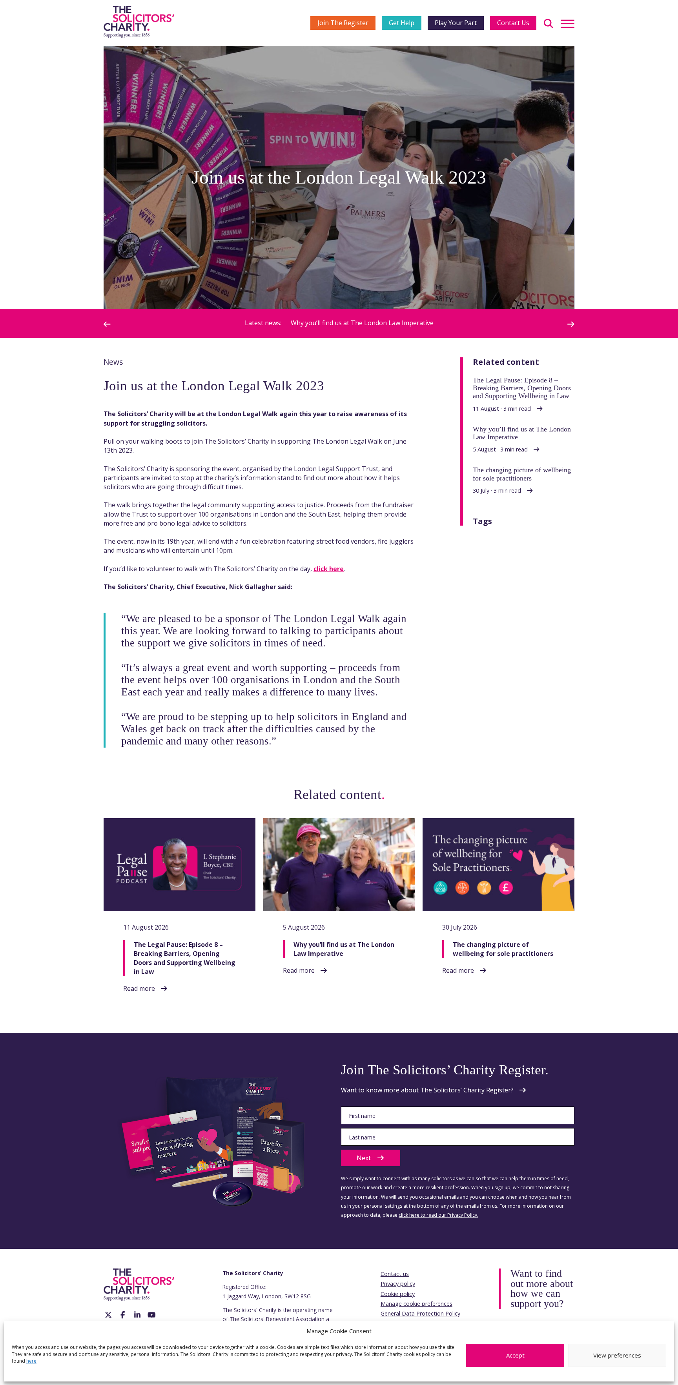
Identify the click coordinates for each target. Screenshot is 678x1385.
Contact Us (513, 22)
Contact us (395, 1274)
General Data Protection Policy (420, 1313)
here (31, 1361)
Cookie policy (398, 1294)
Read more (139, 988)
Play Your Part (456, 22)
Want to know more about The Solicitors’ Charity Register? (427, 1090)
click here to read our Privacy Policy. (438, 1215)
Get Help (401, 22)
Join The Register (342, 22)
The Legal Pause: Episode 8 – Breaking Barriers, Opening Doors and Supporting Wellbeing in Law (184, 958)
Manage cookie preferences (416, 1303)
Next (364, 1158)
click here (328, 568)
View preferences (617, 1355)
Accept (515, 1355)
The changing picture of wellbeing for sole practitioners (445, 322)
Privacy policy (398, 1283)
